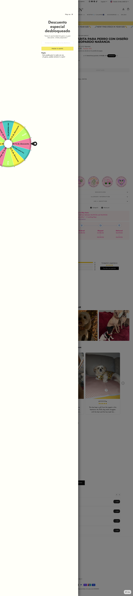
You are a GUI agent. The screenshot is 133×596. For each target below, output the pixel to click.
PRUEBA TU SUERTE (57, 49)
